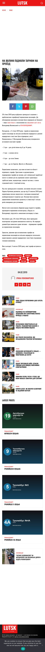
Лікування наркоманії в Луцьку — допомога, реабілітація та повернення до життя (28, 353)
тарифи (32, 261)
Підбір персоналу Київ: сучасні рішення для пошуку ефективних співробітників (27, 365)
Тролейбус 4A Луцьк (12, 540)
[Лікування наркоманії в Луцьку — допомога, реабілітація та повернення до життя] (8, 352)
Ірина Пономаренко (25, 278)
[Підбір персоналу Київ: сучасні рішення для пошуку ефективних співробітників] (8, 364)
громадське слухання (11, 258)
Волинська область (15, 255)
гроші (24, 258)
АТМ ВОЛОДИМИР (26, 125)
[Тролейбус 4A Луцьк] (22, 523)
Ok (23, 649)
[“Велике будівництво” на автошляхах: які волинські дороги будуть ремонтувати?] (8, 556)
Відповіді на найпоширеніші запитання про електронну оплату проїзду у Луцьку (28, 314)
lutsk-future (11, 122)
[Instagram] (20, 284)
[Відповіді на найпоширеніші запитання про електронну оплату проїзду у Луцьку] (8, 313)
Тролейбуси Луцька (12, 469)
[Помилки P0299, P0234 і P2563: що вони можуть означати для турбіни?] (8, 376)
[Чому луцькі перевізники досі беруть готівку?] (8, 300)
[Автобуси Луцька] (22, 416)
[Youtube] (29, 284)
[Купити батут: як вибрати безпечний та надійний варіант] (8, 389)
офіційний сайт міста (34, 122)
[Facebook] (12, 106)
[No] (42, 645)
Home (4, 10)
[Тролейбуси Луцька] (22, 452)
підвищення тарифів (10, 261)
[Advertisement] (22, 34)
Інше (11, 10)
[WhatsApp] (32, 106)
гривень (28, 255)
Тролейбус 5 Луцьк (12, 504)
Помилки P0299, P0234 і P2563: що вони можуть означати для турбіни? (29, 377)
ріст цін (23, 261)
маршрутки (33, 258)
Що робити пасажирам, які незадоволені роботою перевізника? (29, 338)
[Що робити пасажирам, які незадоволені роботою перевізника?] (8, 337)
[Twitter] (19, 106)
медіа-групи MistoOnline (22, 637)
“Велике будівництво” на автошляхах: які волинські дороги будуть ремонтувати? (28, 557)
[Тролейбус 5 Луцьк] (22, 487)
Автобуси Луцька (11, 433)
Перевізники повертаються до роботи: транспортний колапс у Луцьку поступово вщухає (27, 326)
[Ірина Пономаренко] (13, 278)
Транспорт (8, 431)
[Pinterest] (25, 106)
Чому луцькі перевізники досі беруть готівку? (29, 301)
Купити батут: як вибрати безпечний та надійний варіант (28, 390)
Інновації (19, 309)
